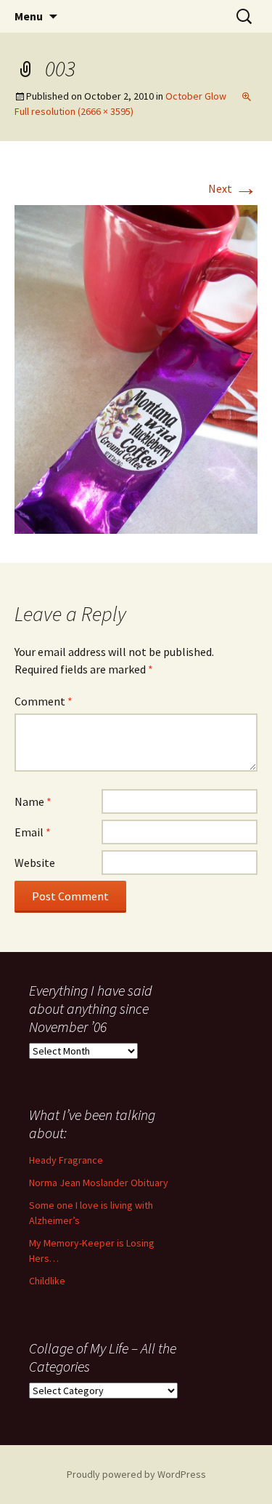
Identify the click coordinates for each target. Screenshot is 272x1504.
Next (232, 188)
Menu (29, 16)
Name (33, 801)
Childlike (47, 1280)
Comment (44, 701)
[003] (136, 368)
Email (33, 832)
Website (35, 862)
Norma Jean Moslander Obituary (98, 1182)
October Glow (195, 96)
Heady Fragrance (66, 1160)
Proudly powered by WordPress (136, 1474)
